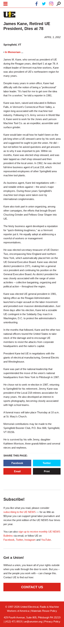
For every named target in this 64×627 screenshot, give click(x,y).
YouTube (46, 539)
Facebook (17, 463)
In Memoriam (12, 52)
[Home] (9, 14)
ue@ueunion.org (33, 621)
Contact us (32, 587)
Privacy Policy (52, 621)
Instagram (30, 539)
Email (17, 471)
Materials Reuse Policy (44, 610)
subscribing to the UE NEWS (19, 512)
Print (47, 471)
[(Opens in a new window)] (36, 4)
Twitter (47, 463)
